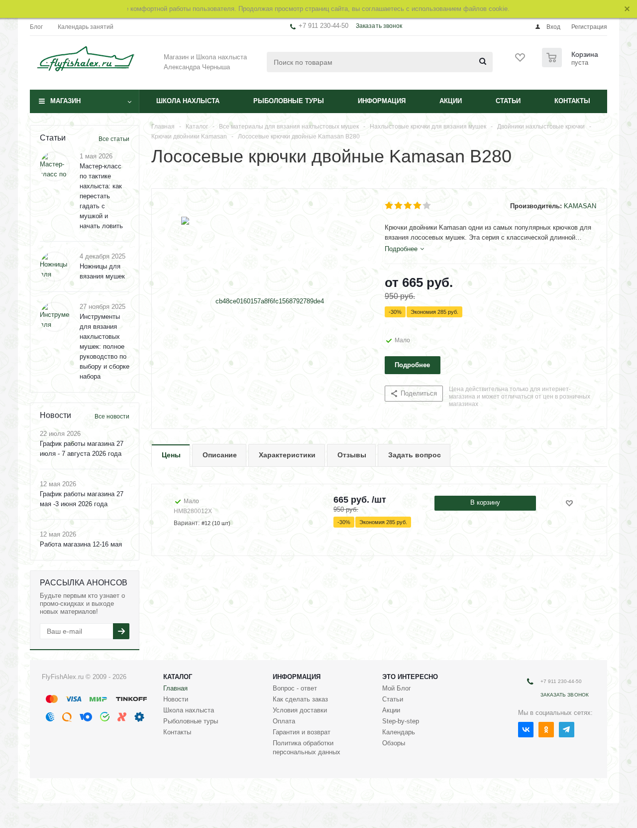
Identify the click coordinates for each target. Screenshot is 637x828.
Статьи (508, 101)
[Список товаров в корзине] (571, 64)
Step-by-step (400, 721)
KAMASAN (580, 206)
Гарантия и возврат (301, 732)
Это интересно (410, 677)
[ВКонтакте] (525, 729)
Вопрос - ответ (295, 688)
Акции (450, 101)
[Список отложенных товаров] (520, 61)
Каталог (177, 677)
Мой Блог (396, 688)
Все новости (112, 416)
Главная (175, 688)
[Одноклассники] (546, 729)
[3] (408, 206)
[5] (427, 206)
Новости (175, 699)
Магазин (65, 101)
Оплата (284, 721)
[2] (399, 206)
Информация (382, 101)
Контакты (572, 101)
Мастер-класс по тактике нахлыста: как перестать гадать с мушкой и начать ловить (101, 196)
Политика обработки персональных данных (306, 747)
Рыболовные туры (288, 101)
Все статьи (114, 139)
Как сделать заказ (300, 699)
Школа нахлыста (187, 101)
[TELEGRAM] (566, 729)
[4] (418, 206)
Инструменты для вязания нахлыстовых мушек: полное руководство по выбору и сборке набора (104, 346)
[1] (389, 206)
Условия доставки (300, 710)
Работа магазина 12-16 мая (81, 544)
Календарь (398, 732)
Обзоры (393, 743)
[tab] (404, 249)
